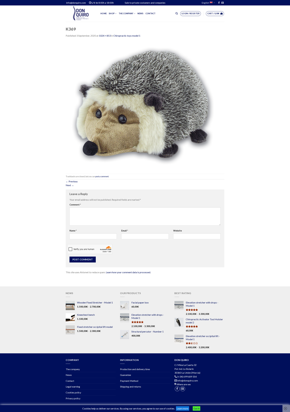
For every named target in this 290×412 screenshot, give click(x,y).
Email (124, 230)
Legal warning (73, 386)
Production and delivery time (135, 369)
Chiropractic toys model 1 (126, 35)
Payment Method (129, 380)
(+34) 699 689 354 (187, 376)
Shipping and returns (130, 386)
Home (103, 13)
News (140, 13)
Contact (150, 13)
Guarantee (125, 374)
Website (177, 230)
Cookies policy (73, 392)
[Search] (177, 13)
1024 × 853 (105, 35)
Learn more (182, 408)
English (205, 2)
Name (73, 230)
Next (70, 185)
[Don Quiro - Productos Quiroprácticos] (81, 13)
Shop (111, 13)
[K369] (143, 105)
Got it (196, 408)
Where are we (183, 384)
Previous (72, 181)
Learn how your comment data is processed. (128, 272)
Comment (75, 204)
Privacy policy (73, 398)
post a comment (102, 176)
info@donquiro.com (187, 380)
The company (126, 13)
